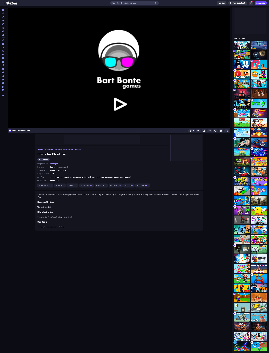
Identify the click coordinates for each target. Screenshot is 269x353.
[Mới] (3, 17)
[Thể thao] (3, 87)
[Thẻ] (3, 95)
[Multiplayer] (3, 31)
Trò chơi (40, 150)
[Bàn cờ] (3, 47)
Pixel (63, 150)
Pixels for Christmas (73, 150)
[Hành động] (3, 65)
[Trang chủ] (3, 10)
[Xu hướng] (3, 20)
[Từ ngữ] (3, 90)
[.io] (3, 69)
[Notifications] (251, 3)
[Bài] (3, 44)
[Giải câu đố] (3, 58)
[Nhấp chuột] (3, 79)
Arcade (57, 150)
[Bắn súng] (3, 51)
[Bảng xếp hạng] (3, 35)
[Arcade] (3, 40)
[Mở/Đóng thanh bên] (3, 3)
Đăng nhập (260, 3)
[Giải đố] (3, 61)
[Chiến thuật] (3, 54)
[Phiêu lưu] (3, 83)
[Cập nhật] (3, 24)
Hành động (49, 150)
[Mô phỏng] (3, 76)
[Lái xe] (3, 72)
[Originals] (3, 27)
